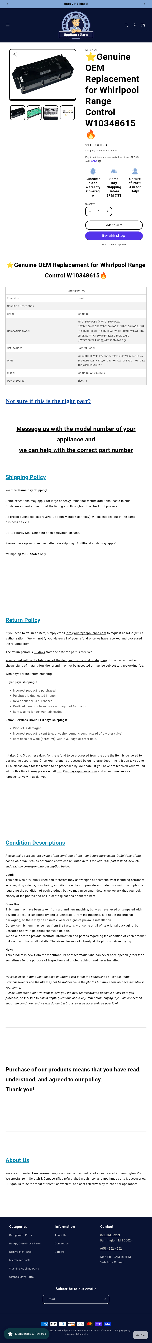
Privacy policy (82, 1330)
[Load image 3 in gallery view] (50, 112)
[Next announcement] (145, 4)
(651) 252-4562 (111, 1248)
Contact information (77, 1334)
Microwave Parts (19, 1260)
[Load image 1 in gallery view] (17, 112)
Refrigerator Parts (20, 1235)
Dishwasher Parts (20, 1251)
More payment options (114, 244)
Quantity (90, 204)
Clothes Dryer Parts (21, 1276)
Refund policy (64, 1330)
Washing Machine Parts (24, 1268)
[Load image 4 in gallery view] (67, 112)
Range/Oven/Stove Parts (25, 1243)
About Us (60, 1235)
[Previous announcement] (7, 4)
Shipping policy (122, 1330)
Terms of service (102, 1330)
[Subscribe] (105, 1299)
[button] (8, 25)
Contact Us (62, 1243)
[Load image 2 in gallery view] (34, 112)
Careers (59, 1251)
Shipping (90, 150)
